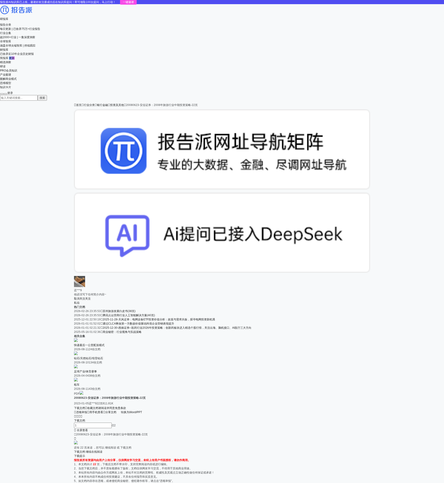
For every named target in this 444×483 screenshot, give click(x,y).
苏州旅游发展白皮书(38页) (119, 311)
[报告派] (16, 14)
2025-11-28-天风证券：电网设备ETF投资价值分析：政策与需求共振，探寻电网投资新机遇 (159, 319)
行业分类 (89, 105)
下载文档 (79, 408)
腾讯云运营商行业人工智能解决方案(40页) (129, 315)
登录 (10, 93)
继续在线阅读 (94, 451)
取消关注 (79, 298)
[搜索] (2, 94)
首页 (78, 105)
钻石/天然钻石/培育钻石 (88, 358)
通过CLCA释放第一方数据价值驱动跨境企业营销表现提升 (138, 323)
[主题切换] (5, 94)
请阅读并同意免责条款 (112, 408)
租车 (77, 384)
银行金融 (102, 105)
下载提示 (79, 456)
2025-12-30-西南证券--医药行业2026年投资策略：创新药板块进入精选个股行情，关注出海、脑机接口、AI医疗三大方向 (177, 327)
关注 (88, 298)
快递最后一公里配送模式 (89, 345)
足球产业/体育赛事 (85, 371)
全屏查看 (81, 430)
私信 (77, 302)
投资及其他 (117, 105)
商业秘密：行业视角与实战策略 (122, 332)
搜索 (42, 97)
